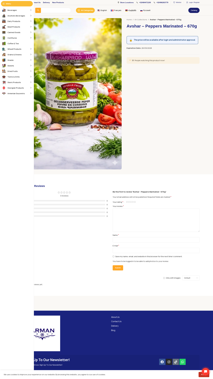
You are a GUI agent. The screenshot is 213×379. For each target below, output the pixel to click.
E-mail (116, 245)
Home (129, 19)
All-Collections (140, 19)
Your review (118, 206)
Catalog (194, 10)
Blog (113, 330)
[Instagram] (169, 362)
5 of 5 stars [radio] (135, 202)
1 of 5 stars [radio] (127, 202)
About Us (115, 317)
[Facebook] (162, 362)
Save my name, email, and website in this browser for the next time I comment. (148, 256)
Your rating (118, 202)
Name (116, 235)
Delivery (114, 325)
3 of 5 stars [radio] (131, 202)
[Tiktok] (176, 362)
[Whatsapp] (182, 362)
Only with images (173, 278)
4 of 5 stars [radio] (133, 202)
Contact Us (116, 321)
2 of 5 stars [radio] (129, 202)
